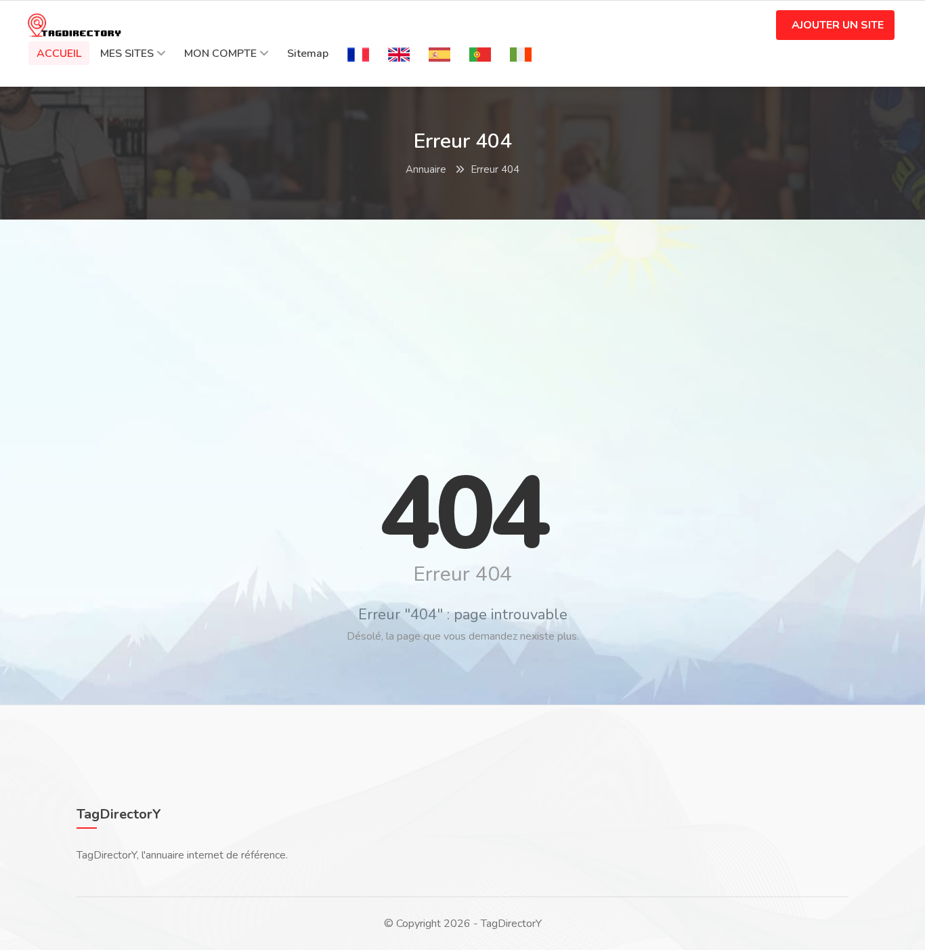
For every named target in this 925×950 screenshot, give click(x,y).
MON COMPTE (220, 53)
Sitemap (307, 53)
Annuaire (426, 169)
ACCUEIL (59, 53)
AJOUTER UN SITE (838, 25)
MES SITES (127, 53)
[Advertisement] (462, 328)
